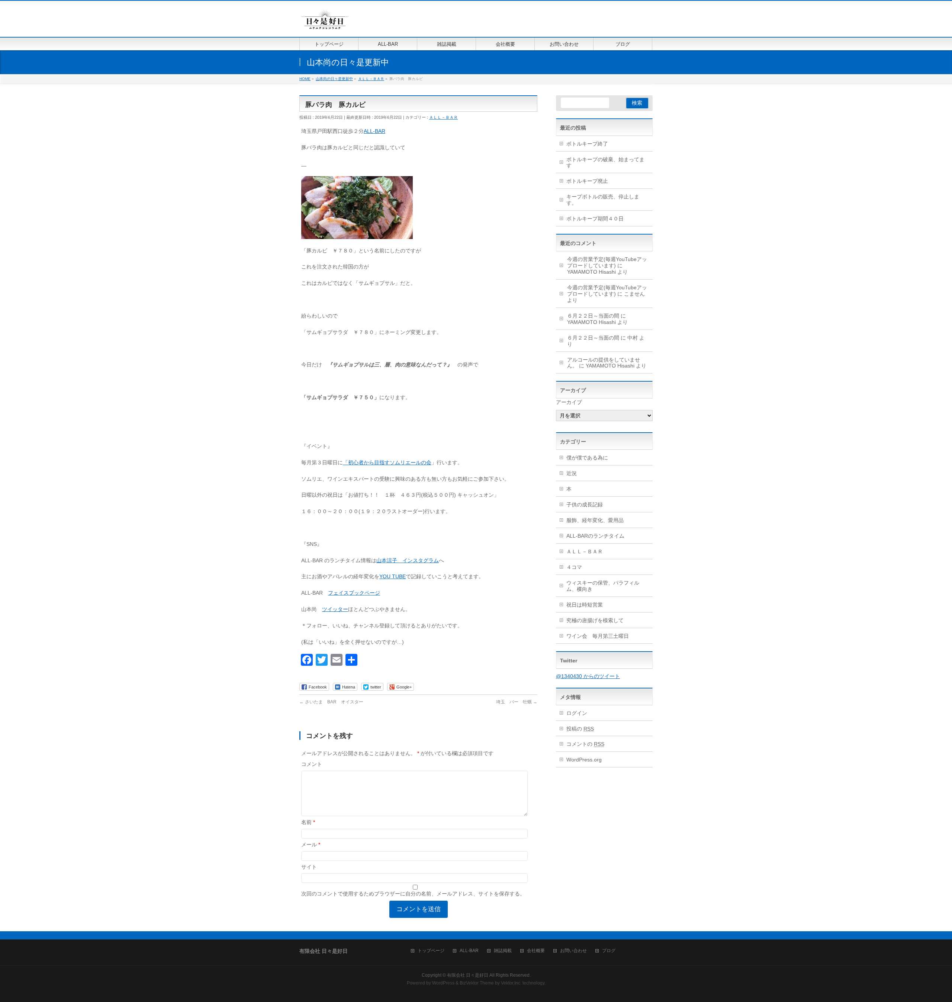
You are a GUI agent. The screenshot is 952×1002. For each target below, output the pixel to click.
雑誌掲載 (503, 950)
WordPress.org (584, 760)
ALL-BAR (374, 131)
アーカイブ (569, 402)
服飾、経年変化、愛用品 (595, 520)
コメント (311, 764)
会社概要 (536, 950)
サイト (309, 867)
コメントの (585, 744)
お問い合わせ (573, 950)
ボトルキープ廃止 (587, 181)
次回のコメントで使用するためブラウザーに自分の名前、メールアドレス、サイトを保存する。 (413, 894)
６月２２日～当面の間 (593, 316)
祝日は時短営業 (584, 605)
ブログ (608, 950)
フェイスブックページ (354, 593)
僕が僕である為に (587, 458)
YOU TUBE (392, 576)
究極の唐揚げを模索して (595, 620)
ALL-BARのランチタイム (598, 536)
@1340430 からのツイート (588, 676)
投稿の (580, 729)
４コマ (574, 567)
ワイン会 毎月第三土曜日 (597, 636)
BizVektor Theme (477, 983)
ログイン (576, 713)
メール (310, 844)
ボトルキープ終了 (587, 144)
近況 (571, 473)
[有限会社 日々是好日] (325, 23)
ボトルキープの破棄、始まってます (605, 162)
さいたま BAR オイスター (331, 701)
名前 (308, 822)
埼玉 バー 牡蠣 (516, 701)
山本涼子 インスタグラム (407, 560)
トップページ (431, 950)
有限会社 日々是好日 (467, 975)
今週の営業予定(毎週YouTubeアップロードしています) (607, 262)
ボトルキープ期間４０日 (595, 219)
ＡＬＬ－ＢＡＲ (443, 117)
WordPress (443, 983)
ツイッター (335, 609)
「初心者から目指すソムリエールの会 (387, 462)
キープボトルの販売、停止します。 (602, 200)
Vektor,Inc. (511, 983)
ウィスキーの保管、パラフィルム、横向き (602, 586)
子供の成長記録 (584, 505)
